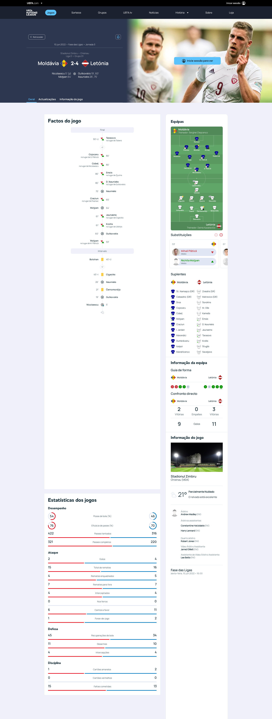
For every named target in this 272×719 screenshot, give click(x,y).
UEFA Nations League (31, 13)
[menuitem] (55, 13)
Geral (31, 99)
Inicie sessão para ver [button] (200, 60)
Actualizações (47, 99)
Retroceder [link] (38, 37)
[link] (51, 13)
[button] (181, 13)
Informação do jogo (71, 99)
